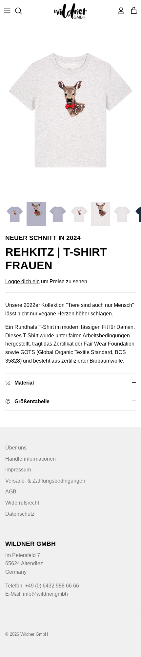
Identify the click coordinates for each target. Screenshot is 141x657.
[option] (70, 110)
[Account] (119, 11)
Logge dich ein (22, 281)
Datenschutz (19, 514)
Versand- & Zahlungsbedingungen (45, 481)
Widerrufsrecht (22, 503)
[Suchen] (21, 11)
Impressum (18, 469)
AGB (10, 491)
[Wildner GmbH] (70, 11)
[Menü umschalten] (7, 11)
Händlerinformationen (30, 459)
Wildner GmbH (34, 634)
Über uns (16, 447)
